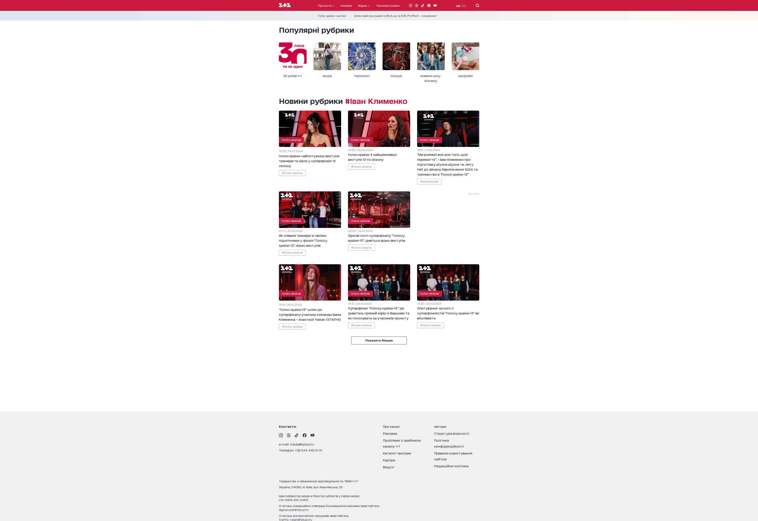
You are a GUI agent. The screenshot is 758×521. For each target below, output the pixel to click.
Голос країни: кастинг (332, 15)
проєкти (325, 5)
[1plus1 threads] (289, 435)
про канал (391, 426)
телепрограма (388, 5)
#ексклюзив (429, 181)
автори (440, 426)
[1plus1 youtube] (312, 435)
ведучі (388, 467)
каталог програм (397, 453)
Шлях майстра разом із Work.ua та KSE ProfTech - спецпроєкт (395, 15)
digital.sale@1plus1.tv (294, 509)
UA (458, 5)
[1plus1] (285, 5)
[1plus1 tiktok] (297, 435)
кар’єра (389, 460)
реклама (390, 433)
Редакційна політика (451, 466)
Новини (346, 5)
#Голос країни (292, 172)
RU (464, 5)
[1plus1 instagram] (281, 435)
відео (363, 5)
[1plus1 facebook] (305, 435)
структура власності (451, 433)
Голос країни (291, 139)
